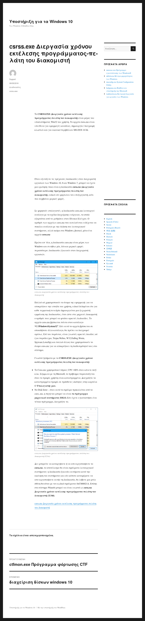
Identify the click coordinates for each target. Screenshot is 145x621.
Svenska (109, 266)
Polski (108, 257)
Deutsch (109, 236)
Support (12, 79)
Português (110, 260)
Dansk (108, 233)
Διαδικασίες (15, 87)
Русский (109, 263)
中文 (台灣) (110, 230)
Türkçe (109, 269)
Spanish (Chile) (112, 221)
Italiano (109, 245)
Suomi (108, 224)
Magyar (109, 242)
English (109, 218)
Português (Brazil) (113, 227)
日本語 (109, 248)
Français (109, 239)
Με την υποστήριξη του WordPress (51, 607)
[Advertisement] (66, 91)
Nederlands (110, 254)
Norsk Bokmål (111, 251)
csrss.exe (13, 91)
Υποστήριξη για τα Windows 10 (41, 21)
